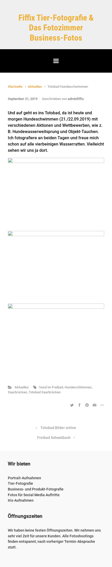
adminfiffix (76, 99)
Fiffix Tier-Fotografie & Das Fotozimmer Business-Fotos (56, 28)
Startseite (15, 87)
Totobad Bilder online (58, 428)
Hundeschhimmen (78, 387)
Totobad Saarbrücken (45, 392)
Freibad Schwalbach (54, 438)
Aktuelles (35, 87)
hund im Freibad (51, 387)
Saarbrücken (17, 392)
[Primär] (56, 60)
